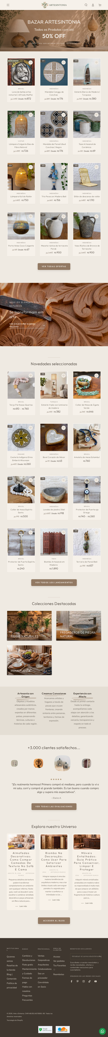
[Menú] (8, 5)
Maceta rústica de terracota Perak (54, 247)
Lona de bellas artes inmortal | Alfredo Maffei (21, 93)
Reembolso (58, 974)
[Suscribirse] (99, 956)
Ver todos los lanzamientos (54, 582)
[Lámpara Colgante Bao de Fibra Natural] (21, 124)
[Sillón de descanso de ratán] (87, 176)
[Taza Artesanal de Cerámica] (87, 124)
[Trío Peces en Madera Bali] (54, 176)
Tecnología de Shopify (15, 1020)
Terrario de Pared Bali (86, 562)
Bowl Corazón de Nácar (54, 457)
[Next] (98, 763)
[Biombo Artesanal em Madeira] (54, 542)
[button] (86, 5)
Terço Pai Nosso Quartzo (21, 405)
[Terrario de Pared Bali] (87, 542)
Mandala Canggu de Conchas (54, 93)
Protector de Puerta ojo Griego (87, 511)
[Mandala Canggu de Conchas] (54, 72)
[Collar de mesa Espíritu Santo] (21, 490)
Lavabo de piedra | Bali (54, 509)
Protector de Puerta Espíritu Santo (21, 563)
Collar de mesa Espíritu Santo (21, 511)
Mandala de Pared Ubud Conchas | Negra (54, 145)
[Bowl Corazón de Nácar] (54, 437)
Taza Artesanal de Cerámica (87, 145)
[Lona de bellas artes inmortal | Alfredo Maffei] (21, 72)
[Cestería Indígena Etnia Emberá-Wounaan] (21, 437)
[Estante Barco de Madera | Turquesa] (87, 72)
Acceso (56, 956)
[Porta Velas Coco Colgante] (21, 226)
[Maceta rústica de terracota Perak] (54, 226)
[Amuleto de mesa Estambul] (87, 437)
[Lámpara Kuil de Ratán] (21, 176)
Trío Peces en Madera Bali (54, 196)
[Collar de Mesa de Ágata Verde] (87, 385)
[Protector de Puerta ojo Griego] (87, 490)
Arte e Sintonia (18, 1013)
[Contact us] (102, 1031)
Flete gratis (27, 964)
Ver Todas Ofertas (54, 266)
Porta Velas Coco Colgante (21, 245)
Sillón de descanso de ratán (87, 196)
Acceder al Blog (54, 920)
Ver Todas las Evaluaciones (54, 806)
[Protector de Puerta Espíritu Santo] (21, 542)
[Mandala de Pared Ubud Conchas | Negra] (54, 124)
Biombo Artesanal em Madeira (54, 563)
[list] (54, 710)
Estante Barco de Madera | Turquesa (87, 93)
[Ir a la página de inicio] (54, 5)
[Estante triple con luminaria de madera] (54, 385)
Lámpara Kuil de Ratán (21, 196)
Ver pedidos (59, 961)
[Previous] (9, 763)
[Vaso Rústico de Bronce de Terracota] (87, 226)
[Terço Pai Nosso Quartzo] (21, 385)
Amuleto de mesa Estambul (87, 457)
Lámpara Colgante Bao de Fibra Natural (21, 145)
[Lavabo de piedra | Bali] (54, 490)
